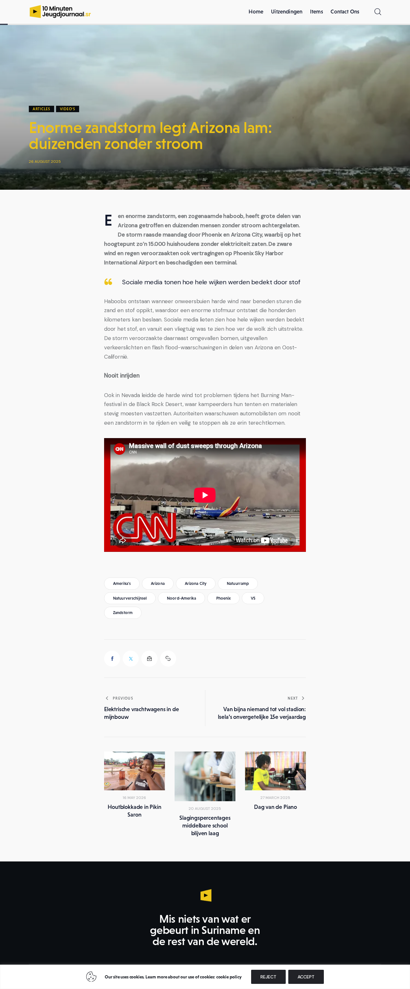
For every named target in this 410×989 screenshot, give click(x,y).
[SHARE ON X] (131, 659)
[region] (205, 977)
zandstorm (123, 612)
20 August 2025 (205, 808)
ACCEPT (306, 977)
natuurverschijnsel (130, 598)
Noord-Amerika (181, 598)
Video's (67, 109)
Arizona (158, 583)
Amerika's (122, 583)
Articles (41, 109)
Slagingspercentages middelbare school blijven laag (205, 825)
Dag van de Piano (275, 807)
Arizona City (196, 583)
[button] (168, 659)
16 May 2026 (134, 797)
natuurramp (238, 583)
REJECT (268, 977)
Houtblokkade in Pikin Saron (134, 811)
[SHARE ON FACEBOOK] (112, 659)
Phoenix (223, 598)
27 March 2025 (275, 797)
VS (253, 598)
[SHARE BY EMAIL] (149, 659)
